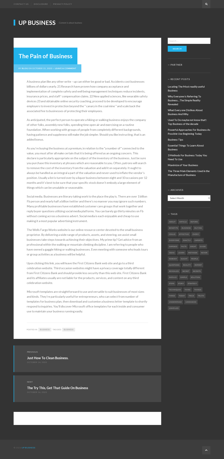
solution (195, 277)
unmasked (190, 302)
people (194, 259)
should (173, 277)
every (196, 234)
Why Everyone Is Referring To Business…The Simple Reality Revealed (184, 100)
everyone (174, 240)
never (204, 253)
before (194, 222)
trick (191, 296)
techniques (175, 290)
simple (183, 277)
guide (203, 246)
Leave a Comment (65, 68)
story (181, 283)
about (172, 222)
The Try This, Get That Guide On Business (57, 388)
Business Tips (175, 139)
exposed (173, 246)
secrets (197, 271)
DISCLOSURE (41, 4)
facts (183, 246)
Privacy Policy (62, 4)
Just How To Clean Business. (47, 358)
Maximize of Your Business (183, 165)
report (198, 265)
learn (181, 253)
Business (45, 329)
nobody (173, 259)
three (172, 296)
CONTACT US (21, 4)
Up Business (37, 23)
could (172, 234)
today (182, 296)
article (183, 222)
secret (186, 271)
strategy (192, 283)
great (193, 246)
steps (171, 283)
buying (198, 228)
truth (201, 296)
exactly (187, 240)
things (197, 290)
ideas (171, 253)
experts (199, 240)
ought (184, 259)
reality (187, 265)
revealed (174, 271)
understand (175, 302)
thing (188, 290)
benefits (173, 228)
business (68, 329)
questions (174, 265)
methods (192, 253)
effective (184, 234)
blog (25, 68)
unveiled (174, 308)
